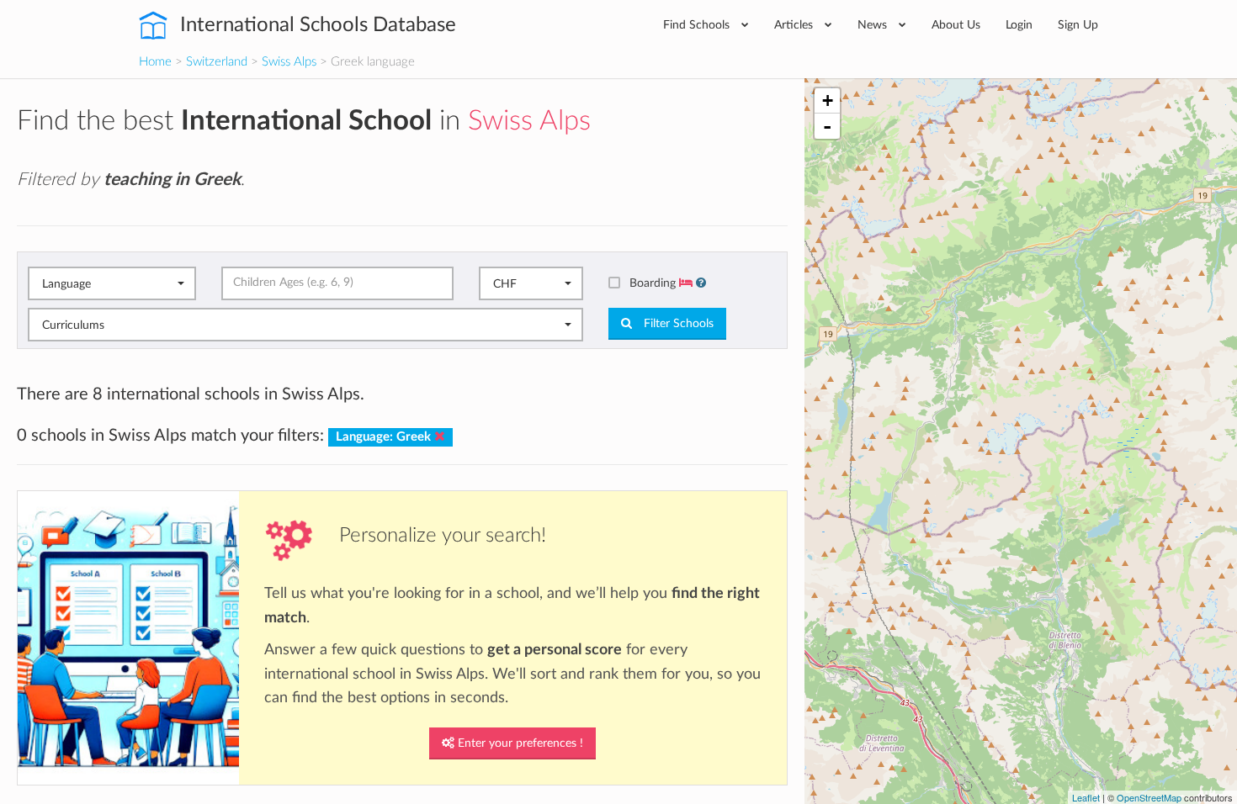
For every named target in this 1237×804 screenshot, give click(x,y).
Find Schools (698, 25)
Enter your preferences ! (518, 743)
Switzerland (216, 62)
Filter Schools (677, 324)
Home (155, 62)
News (873, 25)
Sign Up (1078, 25)
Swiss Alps (289, 62)
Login (1019, 25)
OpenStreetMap (1149, 797)
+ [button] (827, 100)
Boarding (654, 283)
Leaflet (1086, 797)
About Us (956, 25)
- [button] (827, 126)
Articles (795, 25)
